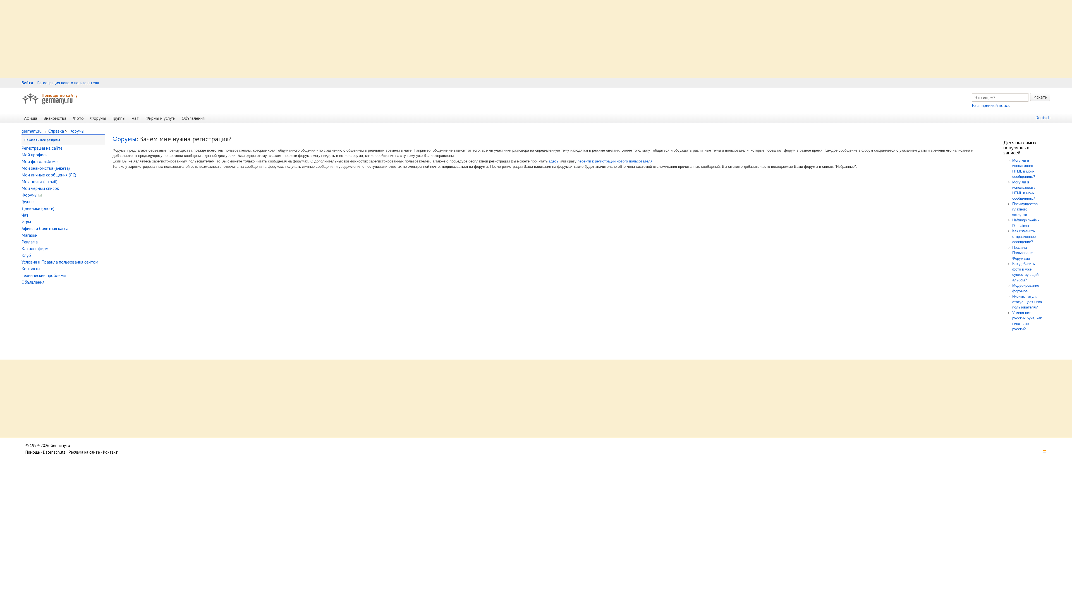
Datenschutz (54, 452)
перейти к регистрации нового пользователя (615, 161)
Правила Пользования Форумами (1023, 252)
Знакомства (55, 118)
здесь (554, 161)
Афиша (30, 118)
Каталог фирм (35, 248)
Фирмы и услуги (160, 118)
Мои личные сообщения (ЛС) (48, 175)
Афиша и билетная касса (44, 228)
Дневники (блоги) (37, 208)
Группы (119, 118)
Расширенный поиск (991, 105)
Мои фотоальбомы (39, 161)
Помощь (32, 452)
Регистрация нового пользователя (68, 82)
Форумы (98, 118)
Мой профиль (34, 154)
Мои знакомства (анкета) (45, 168)
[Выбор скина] (1042, 452)
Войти (27, 82)
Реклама (29, 242)
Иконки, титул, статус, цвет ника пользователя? (1027, 301)
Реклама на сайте (84, 452)
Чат (135, 118)
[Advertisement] (167, 39)
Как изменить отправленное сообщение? (1024, 236)
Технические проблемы (43, 275)
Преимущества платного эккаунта (1025, 209)
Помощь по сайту (60, 95)
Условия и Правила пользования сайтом (59, 262)
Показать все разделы (42, 140)
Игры (26, 221)
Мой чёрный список (40, 188)
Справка (56, 131)
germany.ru (31, 131)
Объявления (193, 118)
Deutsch (1043, 117)
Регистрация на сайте (42, 148)
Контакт (110, 452)
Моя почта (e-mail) (39, 181)
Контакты (30, 268)
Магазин (29, 235)
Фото (78, 118)
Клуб (26, 255)
